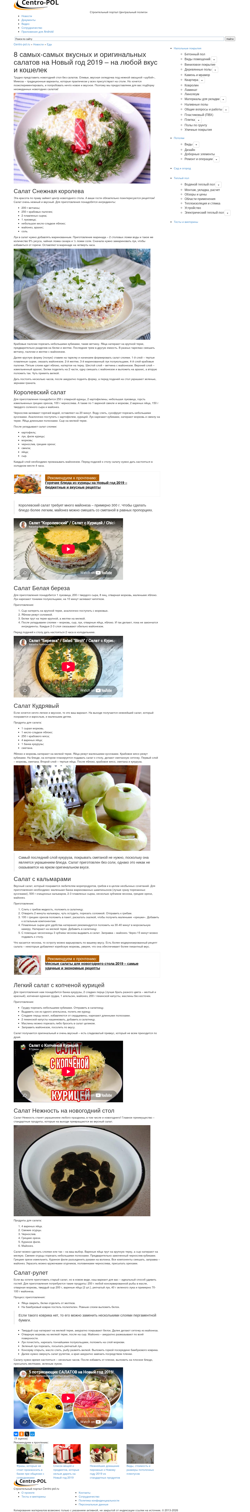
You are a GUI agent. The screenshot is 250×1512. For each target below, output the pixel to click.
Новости (26, 16)
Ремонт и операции (199, 159)
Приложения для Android (37, 31)
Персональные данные (93, 1504)
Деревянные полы (198, 69)
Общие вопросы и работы (203, 109)
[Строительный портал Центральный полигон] (36, 4)
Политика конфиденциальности (99, 1500)
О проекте (28, 1492)
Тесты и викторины (186, 222)
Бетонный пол (195, 54)
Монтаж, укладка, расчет (202, 189)
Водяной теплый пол (200, 184)
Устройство (193, 207)
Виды (189, 144)
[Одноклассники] (21, 1434)
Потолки (179, 138)
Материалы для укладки (202, 99)
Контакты (84, 1492)
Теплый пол (181, 178)
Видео (25, 24)
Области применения (200, 198)
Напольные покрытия (187, 48)
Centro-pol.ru (22, 44)
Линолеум (192, 94)
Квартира (191, 79)
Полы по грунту (196, 125)
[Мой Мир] (32, 1434)
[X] (27, 1434)
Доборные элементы (200, 154)
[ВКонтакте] (16, 1434)
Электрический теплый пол (204, 212)
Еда (49, 44)
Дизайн (190, 149)
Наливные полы (196, 104)
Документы (28, 20)
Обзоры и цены (196, 194)
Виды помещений (197, 59)
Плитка (190, 119)
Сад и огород (182, 168)
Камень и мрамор (197, 75)
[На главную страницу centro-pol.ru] (30, 1482)
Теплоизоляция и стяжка (202, 203)
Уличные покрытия (198, 129)
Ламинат (191, 89)
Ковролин (192, 85)
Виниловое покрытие (200, 64)
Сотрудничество (31, 28)
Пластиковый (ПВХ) (199, 114)
